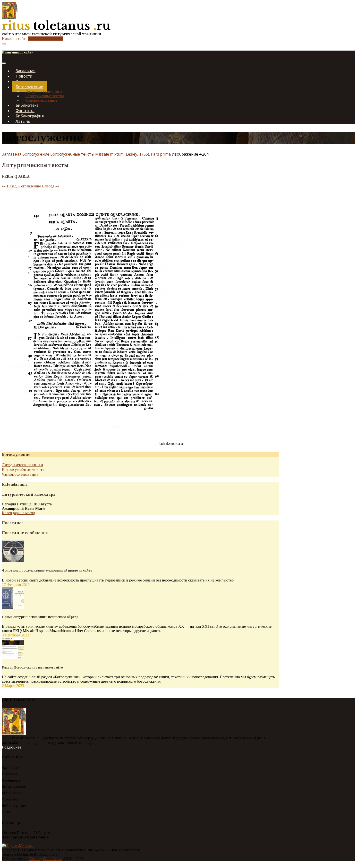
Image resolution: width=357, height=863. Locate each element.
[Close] (4, 63)
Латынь (23, 121)
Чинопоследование (20, 474)
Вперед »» (50, 186)
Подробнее (11, 747)
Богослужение (35, 154)
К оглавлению (29, 186)
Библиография (14, 805)
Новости (9, 774)
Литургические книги (43, 91)
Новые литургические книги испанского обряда (40, 617)
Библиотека (12, 793)
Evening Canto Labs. (45, 859)
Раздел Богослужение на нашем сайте (32, 667)
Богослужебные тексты (44, 96)
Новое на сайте (32, 38)
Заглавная (11, 154)
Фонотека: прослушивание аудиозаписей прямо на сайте (47, 570)
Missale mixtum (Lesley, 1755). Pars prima (133, 154)
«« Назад (9, 186)
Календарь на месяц (18, 513)
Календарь (11, 780)
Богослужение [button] (29, 86)
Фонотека (10, 799)
